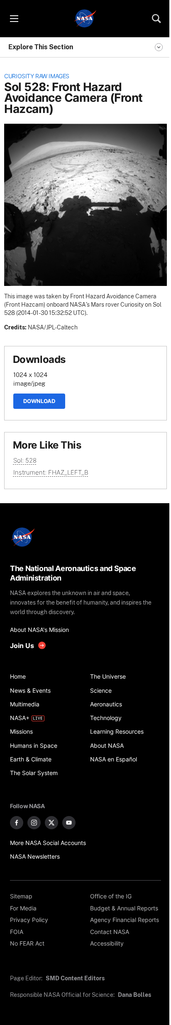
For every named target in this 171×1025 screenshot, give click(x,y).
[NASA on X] (51, 822)
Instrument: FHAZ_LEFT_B (50, 472)
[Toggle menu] (13, 18)
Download (39, 401)
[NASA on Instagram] (34, 822)
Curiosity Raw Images (36, 76)
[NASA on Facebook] (16, 822)
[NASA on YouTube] (69, 822)
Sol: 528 (25, 460)
